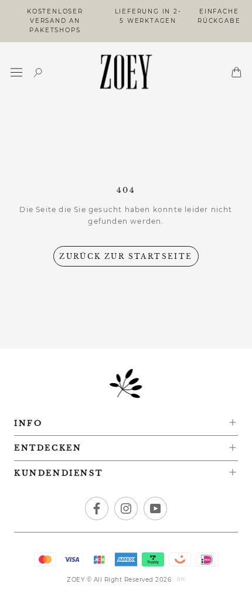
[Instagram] (126, 508)
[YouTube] (155, 508)
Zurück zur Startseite (125, 256)
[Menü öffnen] (16, 72)
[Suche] (38, 72)
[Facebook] (96, 508)
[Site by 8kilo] (181, 580)
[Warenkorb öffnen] (236, 72)
